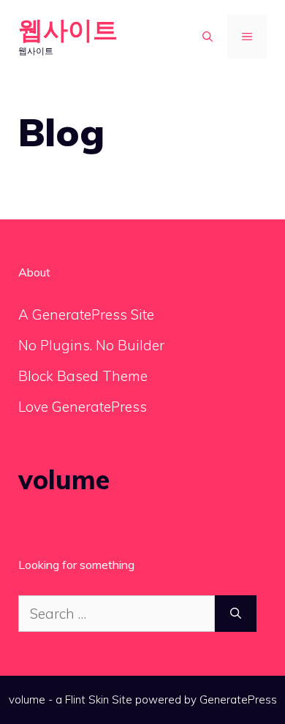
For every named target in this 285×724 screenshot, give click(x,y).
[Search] (235, 614)
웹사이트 (68, 29)
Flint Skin (87, 699)
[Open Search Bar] (207, 37)
